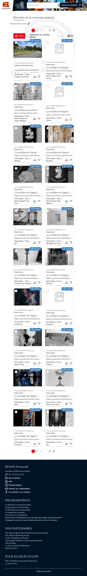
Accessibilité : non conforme (19, 492)
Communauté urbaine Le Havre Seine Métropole (23, 540)
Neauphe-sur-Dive (53, 243)
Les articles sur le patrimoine (16, 515)
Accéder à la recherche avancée (71, 5)
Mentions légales (15, 485)
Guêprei (49, 364)
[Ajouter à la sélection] (39, 76)
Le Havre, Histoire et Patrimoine (17, 546)
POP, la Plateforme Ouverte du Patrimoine (21, 561)
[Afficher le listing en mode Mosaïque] (69, 36)
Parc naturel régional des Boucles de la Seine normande (26, 533)
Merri (16, 404)
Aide (10, 481)
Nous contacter (14, 478)
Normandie (19, 74)
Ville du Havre (10, 543)
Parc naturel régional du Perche (17, 535)
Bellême (49, 161)
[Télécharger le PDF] (34, 76)
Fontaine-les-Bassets (22, 283)
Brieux (48, 120)
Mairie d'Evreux (11, 548)
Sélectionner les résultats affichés (40, 36)
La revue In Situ (11, 563)
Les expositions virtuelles (15, 512)
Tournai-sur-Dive (52, 404)
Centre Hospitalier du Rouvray (16, 538)
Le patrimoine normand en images (18, 505)
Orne (27, 74)
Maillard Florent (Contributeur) (23, 65)
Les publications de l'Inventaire (17, 507)
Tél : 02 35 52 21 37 (16, 474)
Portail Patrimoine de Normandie (17, 510)
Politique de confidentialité (19, 489)
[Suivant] (54, 30)
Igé (15, 243)
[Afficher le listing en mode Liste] (72, 36)
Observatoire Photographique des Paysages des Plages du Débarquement (33, 517)
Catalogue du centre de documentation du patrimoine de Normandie (31, 520)
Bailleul (17, 161)
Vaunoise (49, 324)
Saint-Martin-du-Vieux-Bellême (21, 119)
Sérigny (49, 283)
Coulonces (18, 324)
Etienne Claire (50, 64)
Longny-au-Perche (21, 77)
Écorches (18, 444)
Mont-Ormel (19, 364)
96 (50, 30)
